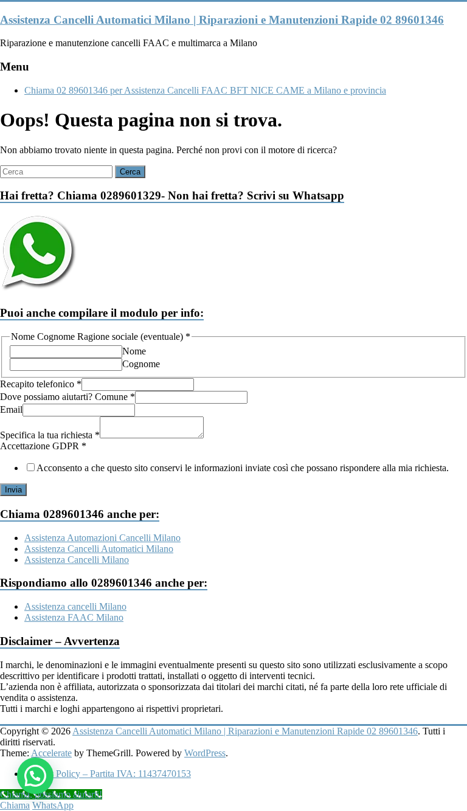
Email (11, 409)
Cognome (141, 364)
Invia (13, 489)
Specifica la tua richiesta (50, 435)
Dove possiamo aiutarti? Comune (67, 397)
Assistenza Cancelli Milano (76, 559)
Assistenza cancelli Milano (75, 606)
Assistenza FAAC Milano (73, 617)
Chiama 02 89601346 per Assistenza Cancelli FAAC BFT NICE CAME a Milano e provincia (205, 90)
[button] (35, 776)
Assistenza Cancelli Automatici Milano (98, 549)
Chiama (15, 805)
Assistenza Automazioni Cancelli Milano (102, 538)
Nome (134, 351)
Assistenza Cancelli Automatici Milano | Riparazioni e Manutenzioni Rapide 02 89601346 (222, 19)
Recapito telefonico (40, 384)
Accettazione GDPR (43, 446)
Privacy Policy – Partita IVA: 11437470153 (107, 773)
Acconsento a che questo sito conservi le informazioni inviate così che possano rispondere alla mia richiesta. (242, 468)
